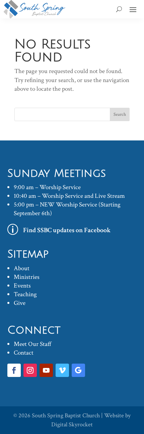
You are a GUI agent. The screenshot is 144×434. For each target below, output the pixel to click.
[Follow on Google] (78, 370)
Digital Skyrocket (72, 424)
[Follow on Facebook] (14, 370)
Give (19, 303)
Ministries (27, 277)
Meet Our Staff (33, 344)
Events (22, 286)
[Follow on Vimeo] (62, 370)
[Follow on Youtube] (46, 370)
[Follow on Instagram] (30, 370)
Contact (23, 353)
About (21, 268)
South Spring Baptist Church (66, 415)
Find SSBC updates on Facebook (67, 230)
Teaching (25, 294)
